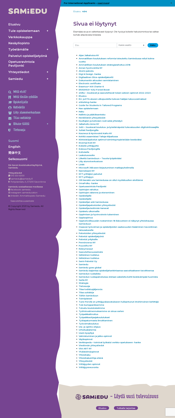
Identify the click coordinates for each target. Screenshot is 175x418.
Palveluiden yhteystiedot (92, 233)
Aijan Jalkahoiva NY (89, 55)
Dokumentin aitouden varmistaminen (99, 80)
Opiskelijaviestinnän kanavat (94, 208)
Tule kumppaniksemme (91, 305)
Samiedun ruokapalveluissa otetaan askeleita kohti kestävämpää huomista (118, 277)
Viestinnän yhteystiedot (91, 345)
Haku (81, 111)
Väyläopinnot (86, 339)
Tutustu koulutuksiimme (92, 308)
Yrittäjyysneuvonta (88, 367)
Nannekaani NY (87, 171)
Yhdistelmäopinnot (89, 351)
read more (103, 3)
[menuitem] (28, 24)
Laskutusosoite (87, 155)
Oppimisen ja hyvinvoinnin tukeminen (99, 214)
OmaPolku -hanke (88, 183)
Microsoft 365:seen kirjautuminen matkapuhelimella (106, 167)
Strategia (83, 283)
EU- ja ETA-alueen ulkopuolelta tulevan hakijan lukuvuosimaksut (112, 99)
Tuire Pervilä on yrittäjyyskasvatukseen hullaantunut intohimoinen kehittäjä (119, 301)
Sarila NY (83, 280)
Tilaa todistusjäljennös (90, 289)
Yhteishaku (85, 355)
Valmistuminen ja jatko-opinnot (95, 336)
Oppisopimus (86, 217)
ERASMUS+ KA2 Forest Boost (94, 89)
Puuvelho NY (85, 245)
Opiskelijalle (85, 195)
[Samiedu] (27, 11)
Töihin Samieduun (88, 295)
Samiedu (83, 264)
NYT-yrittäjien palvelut (90, 174)
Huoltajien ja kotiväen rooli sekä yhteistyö (101, 121)
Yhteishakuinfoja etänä (91, 358)
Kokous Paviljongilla (89, 149)
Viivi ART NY (85, 348)
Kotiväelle (84, 152)
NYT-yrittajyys (86, 177)
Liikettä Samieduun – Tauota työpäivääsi (100, 158)
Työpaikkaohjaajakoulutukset (94, 317)
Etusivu (77, 11)
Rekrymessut (86, 249)
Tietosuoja (84, 286)
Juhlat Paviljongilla (88, 130)
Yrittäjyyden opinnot (89, 364)
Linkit (81, 164)
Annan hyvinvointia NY (90, 68)
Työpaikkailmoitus (88, 314)
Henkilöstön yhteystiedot (92, 117)
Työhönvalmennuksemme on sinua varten (101, 311)
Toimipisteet (85, 298)
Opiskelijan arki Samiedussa (93, 202)
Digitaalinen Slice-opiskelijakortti (96, 77)
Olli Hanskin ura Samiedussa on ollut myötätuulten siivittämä (111, 180)
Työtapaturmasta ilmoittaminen (96, 320)
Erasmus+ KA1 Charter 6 (91, 86)
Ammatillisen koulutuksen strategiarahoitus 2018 (104, 64)
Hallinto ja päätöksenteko (92, 114)
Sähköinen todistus (89, 255)
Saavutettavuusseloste (91, 252)
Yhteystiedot (86, 361)
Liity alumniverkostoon (91, 161)
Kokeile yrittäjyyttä (89, 145)
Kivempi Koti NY (87, 142)
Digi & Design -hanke (90, 74)
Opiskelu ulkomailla (89, 211)
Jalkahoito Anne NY (89, 124)
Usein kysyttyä (86, 333)
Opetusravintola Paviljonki (92, 186)
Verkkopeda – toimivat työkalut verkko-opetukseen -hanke (110, 342)
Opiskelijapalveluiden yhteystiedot (97, 205)
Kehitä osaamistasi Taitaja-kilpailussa (98, 136)
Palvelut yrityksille (88, 239)
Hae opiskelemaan (88, 108)
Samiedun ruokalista (89, 273)
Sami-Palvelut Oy (88, 261)
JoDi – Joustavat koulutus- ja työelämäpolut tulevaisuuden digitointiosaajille (119, 127)
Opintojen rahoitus (88, 189)
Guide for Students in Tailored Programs (100, 105)
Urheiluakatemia (87, 330)
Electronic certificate (90, 83)
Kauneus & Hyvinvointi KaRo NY (95, 133)
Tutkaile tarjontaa (126, 408)
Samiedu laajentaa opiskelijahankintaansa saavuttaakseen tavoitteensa (116, 270)
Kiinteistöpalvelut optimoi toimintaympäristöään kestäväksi (110, 139)
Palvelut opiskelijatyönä (91, 236)
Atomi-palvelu (86, 71)
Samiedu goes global (90, 267)
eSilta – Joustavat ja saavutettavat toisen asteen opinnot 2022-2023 (115, 93)
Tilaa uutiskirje (86, 292)
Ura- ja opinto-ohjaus (89, 327)
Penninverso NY (87, 242)
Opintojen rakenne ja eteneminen (96, 192)
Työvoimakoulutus (89, 323)
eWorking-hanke (88, 102)
